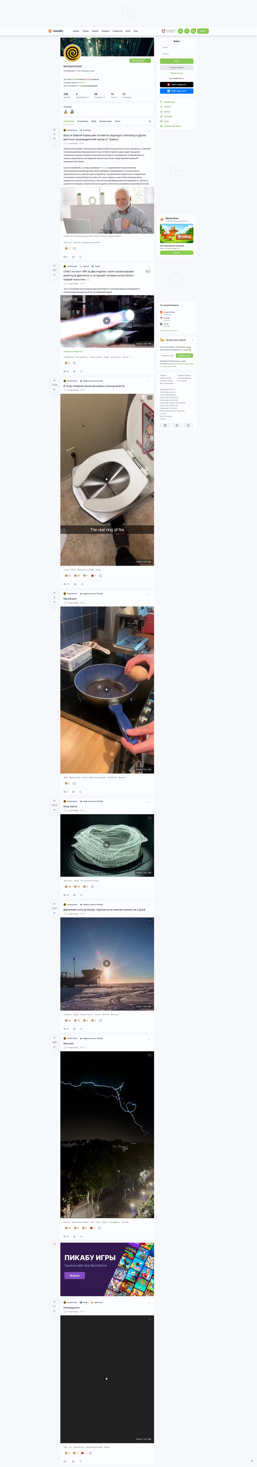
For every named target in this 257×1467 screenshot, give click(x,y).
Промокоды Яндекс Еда (169, 406)
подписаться (184, 355)
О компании (182, 381)
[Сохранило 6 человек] (74, 371)
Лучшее (85, 31)
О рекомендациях (184, 378)
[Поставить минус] (54, 139)
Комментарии (105, 121)
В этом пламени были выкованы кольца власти (94, 386)
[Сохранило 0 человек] (73, 257)
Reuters (104, 168)
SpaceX (126, 357)
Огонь (73, 570)
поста (82, 83)
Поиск (117, 121)
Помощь (163, 375)
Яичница (122, 777)
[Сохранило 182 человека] (74, 1029)
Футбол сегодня (166, 416)
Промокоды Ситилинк (168, 408)
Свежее (95, 31)
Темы (135, 31)
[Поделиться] (80, 257)
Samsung (76, 242)
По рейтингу (82, 121)
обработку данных (177, 364)
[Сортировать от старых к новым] (150, 121)
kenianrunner (72, 130)
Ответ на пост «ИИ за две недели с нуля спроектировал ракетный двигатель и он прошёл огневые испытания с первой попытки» (98, 275)
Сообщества (117, 31)
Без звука (115, 1015)
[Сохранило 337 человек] (74, 895)
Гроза (98, 1222)
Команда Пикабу (166, 381)
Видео (106, 357)
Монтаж (125, 1222)
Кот (70, 1447)
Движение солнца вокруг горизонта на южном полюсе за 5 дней (104, 909)
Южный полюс (86, 1015)
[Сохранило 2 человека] (73, 1461)
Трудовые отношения (91, 242)
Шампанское (79, 1447)
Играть (177, 253)
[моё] (93, 121)
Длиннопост (116, 357)
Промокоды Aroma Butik (169, 400)
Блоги (128, 31)
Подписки (105, 31)
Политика (68, 242)
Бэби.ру (163, 419)
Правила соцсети (184, 375)
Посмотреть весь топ (168, 330)
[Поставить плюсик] (54, 129)
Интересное (112, 777)
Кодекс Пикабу (165, 378)
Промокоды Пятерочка (169, 397)
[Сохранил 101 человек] (75, 584)
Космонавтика (82, 357)
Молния (68, 1043)
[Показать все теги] (132, 357)
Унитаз (66, 570)
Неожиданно (71, 1307)
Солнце (97, 1015)
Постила (163, 414)
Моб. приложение (166, 383)
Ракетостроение (96, 357)
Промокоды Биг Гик (167, 389)
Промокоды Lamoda (167, 392)
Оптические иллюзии (90, 881)
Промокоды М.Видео (168, 395)
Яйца (66, 777)
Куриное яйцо (75, 777)
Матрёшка (70, 598)
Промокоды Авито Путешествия (172, 411)
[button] (88, 97)
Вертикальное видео (85, 570)
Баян (66, 1447)
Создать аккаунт (176, 68)
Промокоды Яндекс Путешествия (172, 403)
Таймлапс (68, 1015)
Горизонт (105, 1015)
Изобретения (69, 357)
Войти (203, 31)
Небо (92, 1222)
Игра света (70, 806)
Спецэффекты (114, 1222)
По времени (69, 121)
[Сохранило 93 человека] (74, 1236)
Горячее (76, 31)
